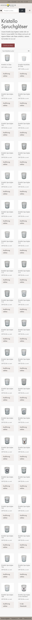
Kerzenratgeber (5, 618)
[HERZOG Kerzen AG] (8, 5)
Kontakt (14, 2)
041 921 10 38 (23, 2)
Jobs (9, 2)
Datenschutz (27, 618)
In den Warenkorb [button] (23, 605)
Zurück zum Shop (8, 45)
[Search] (22, 10)
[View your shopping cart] (1, 10)
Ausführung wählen (6, 75)
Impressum (14, 618)
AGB (20, 618)
